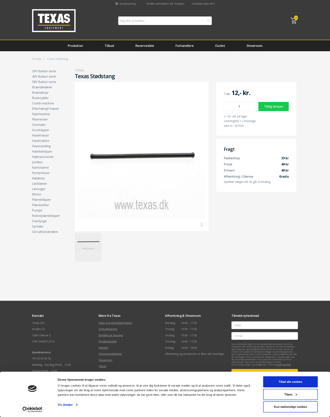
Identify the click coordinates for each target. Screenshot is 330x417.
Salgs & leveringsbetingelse (115, 323)
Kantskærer (40, 167)
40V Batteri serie (44, 76)
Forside (36, 59)
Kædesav (38, 178)
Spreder (38, 226)
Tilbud (109, 46)
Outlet (220, 46)
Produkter (75, 46)
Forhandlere (185, 46)
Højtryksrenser (43, 157)
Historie (103, 348)
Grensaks (39, 125)
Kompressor (41, 173)
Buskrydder (40, 98)
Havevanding (41, 146)
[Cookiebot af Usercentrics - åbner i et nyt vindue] (32, 409)
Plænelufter (40, 205)
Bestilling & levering (111, 335)
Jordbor (37, 162)
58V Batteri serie (44, 82)
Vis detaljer (65, 404)
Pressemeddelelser (110, 354)
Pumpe (37, 210)
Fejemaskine (41, 114)
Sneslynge (39, 221)
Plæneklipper (41, 200)
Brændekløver (42, 87)
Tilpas (288, 394)
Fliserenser (40, 119)
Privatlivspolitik (108, 341)
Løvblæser (39, 183)
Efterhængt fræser (45, 108)
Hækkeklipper (42, 151)
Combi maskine (43, 103)
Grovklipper (40, 130)
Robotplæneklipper (46, 216)
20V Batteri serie (44, 71)
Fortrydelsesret (108, 329)
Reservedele (144, 46)
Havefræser (40, 135)
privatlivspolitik (283, 364)
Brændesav (40, 92)
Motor (36, 194)
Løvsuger (39, 189)
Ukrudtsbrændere (45, 232)
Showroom (254, 46)
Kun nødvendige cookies (290, 406)
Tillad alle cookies (290, 381)
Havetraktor (41, 141)
